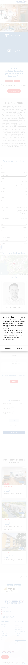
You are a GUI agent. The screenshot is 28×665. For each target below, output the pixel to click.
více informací (6, 341)
